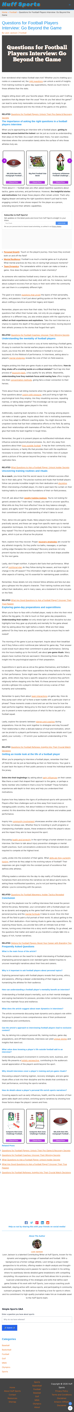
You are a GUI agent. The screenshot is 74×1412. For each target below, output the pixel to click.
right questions (36, 81)
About (37, 1407)
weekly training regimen (35, 498)
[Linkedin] (42, 1222)
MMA (4, 1363)
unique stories (60, 1039)
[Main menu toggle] (69, 4)
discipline (62, 483)
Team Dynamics (11, 266)
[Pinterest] (37, 1222)
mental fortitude (32, 914)
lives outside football (31, 445)
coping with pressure (31, 395)
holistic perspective (30, 1060)
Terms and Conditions (62, 1395)
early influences (50, 777)
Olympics (6, 1367)
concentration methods (21, 380)
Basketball (6, 1350)
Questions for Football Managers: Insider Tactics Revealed (37, 894)
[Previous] (4, 160)
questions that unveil (31, 295)
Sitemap (12, 1402)
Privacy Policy (61, 1391)
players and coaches (45, 721)
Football (13, 12)
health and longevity (21, 840)
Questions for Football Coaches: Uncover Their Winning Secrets (40, 335)
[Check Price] (14, 182)
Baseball (6, 1345)
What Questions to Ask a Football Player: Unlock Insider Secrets (40, 467)
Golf (4, 1358)
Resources (12, 1398)
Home (4, 12)
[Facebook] (26, 1222)
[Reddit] (47, 1222)
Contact (12, 1395)
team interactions (39, 696)
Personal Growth (11, 252)
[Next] (69, 160)
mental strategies (17, 358)
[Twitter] (31, 1222)
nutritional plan (15, 567)
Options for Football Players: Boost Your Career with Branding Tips (41, 943)
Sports (5, 1371)
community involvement (23, 821)
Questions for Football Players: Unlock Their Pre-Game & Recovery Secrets (36, 1150)
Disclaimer (61, 1398)
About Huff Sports (12, 1391)
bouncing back (18, 373)
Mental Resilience (12, 259)
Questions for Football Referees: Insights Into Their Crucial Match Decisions (36, 1172)
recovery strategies (48, 542)
